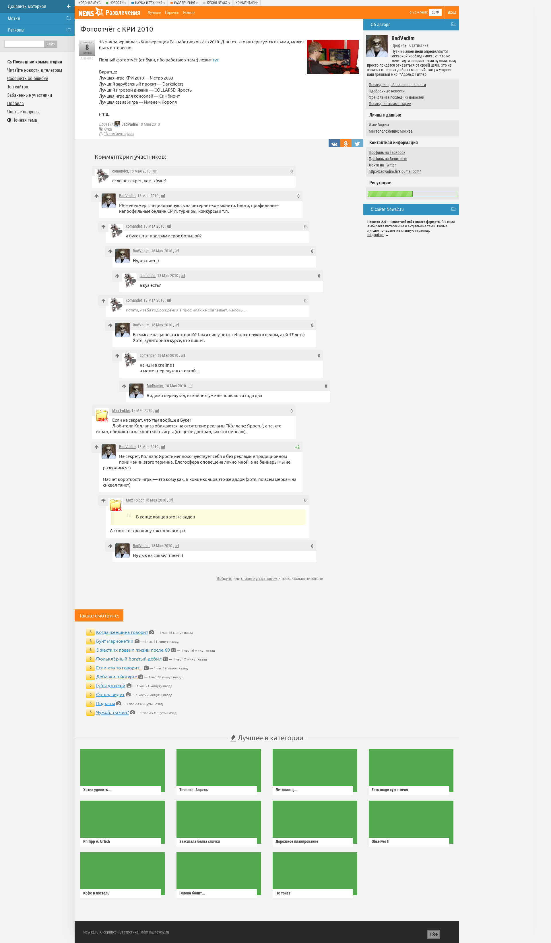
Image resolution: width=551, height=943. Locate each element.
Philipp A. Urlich (96, 841)
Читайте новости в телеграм (34, 70)
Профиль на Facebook (387, 152)
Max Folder (121, 410)
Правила (15, 103)
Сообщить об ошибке (27, 78)
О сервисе (108, 932)
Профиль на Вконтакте (388, 158)
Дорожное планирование (297, 841)
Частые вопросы (23, 112)
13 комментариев (119, 133)
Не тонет (283, 893)
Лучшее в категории (269, 737)
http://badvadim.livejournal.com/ (395, 171)
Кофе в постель (96, 893)
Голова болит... (192, 893)
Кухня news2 (217, 3)
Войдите (224, 578)
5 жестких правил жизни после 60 (133, 649)
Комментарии (247, 3)
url (155, 171)
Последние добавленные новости (397, 84)
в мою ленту (419, 12)
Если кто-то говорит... (119, 667)
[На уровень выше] (97, 196)
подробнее (375, 235)
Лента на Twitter (382, 165)
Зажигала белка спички (199, 841)
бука (108, 129)
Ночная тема (24, 120)
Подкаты (105, 703)
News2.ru (90, 932)
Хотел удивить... (97, 789)
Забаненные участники (29, 95)
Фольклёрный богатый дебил (129, 658)
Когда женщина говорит (122, 632)
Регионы (16, 30)
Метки (14, 18)
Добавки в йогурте (116, 676)
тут (216, 59)
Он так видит (110, 694)
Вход (452, 12)
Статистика (418, 45)
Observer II (380, 841)
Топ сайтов (17, 87)
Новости (116, 3)
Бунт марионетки (114, 641)
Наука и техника (148, 3)
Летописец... (286, 789)
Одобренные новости (387, 91)
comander (120, 171)
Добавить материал (27, 6)
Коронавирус (90, 3)
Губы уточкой (110, 685)
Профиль (399, 45)
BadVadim (129, 124)
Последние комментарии (390, 103)
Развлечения (184, 3)
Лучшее (154, 12)
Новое (189, 12)
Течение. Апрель (193, 789)
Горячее (172, 12)
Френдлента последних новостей (396, 97)
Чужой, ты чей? (112, 712)
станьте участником (259, 578)
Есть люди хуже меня (390, 789)
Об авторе (381, 24)
